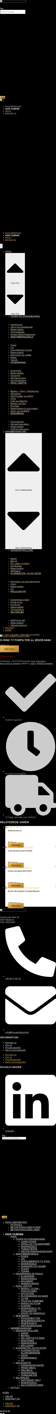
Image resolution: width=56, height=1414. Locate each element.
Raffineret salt (31, 1380)
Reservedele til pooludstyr (30, 635)
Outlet (15, 1387)
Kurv (6, 1392)
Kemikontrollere (27, 1330)
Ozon (24, 1355)
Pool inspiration (13, 106)
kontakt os (10, 113)
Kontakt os (10, 1043)
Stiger (25, 1269)
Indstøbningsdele (27, 1254)
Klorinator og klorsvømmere (30, 1351)
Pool (7, 635)
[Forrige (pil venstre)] (1, 1413)
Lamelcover (28, 1241)
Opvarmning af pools (29, 1274)
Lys (23, 1259)
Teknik (25, 1271)
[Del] (6, 1411)
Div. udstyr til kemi (33, 1338)
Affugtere (27, 1293)
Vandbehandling (21, 1328)
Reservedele (29, 1246)
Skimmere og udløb (33, 1266)
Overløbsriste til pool (35, 1261)
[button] (28, 173)
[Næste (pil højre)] (4, 1413)
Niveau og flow (31, 1303)
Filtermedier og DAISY (34, 1296)
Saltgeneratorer (32, 1385)
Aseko (24, 1333)
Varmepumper (30, 1283)
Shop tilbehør (12, 109)
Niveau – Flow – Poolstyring (30, 1289)
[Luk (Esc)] (9, 1411)
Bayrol (25, 1335)
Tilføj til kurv (9, 649)
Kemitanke (27, 1340)
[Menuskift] (1, 246)
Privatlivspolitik (13, 1047)
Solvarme (27, 1281)
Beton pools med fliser (25, 1227)
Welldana (27, 1345)
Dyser (24, 1256)
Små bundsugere (31, 1326)
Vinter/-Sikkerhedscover (36, 1251)
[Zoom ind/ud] (1, 1411)
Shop (2, 635)
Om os (8, 111)
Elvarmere (27, 1276)
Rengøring (22, 1316)
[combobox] (12, 12)
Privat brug (28, 1368)
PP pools (16, 1225)
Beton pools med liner (25, 1230)
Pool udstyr (14, 635)
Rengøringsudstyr (33, 1321)
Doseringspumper (32, 1365)
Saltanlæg (22, 1377)
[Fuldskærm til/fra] (4, 1411)
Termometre (29, 1375)
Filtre (24, 1298)
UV (22, 1360)
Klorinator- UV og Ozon (31, 1348)
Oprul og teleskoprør (35, 1244)
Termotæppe (29, 1249)
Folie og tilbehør (32, 1301)
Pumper (26, 1306)
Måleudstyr (23, 1363)
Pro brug (27, 1370)
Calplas (32, 663)
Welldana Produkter (45, 663)
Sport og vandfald (33, 1313)
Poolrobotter (30, 1318)
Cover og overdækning (30, 1239)
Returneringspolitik (15, 1050)
